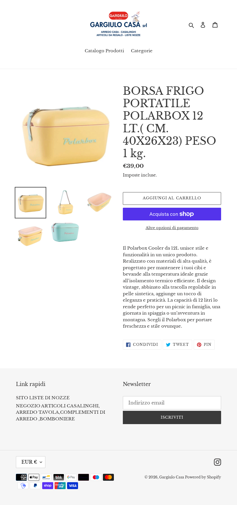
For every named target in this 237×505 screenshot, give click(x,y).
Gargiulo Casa (172, 477)
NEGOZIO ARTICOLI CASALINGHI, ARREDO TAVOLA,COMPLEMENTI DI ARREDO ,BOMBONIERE (60, 412)
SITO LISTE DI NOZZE (43, 397)
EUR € (29, 462)
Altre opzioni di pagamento (172, 227)
